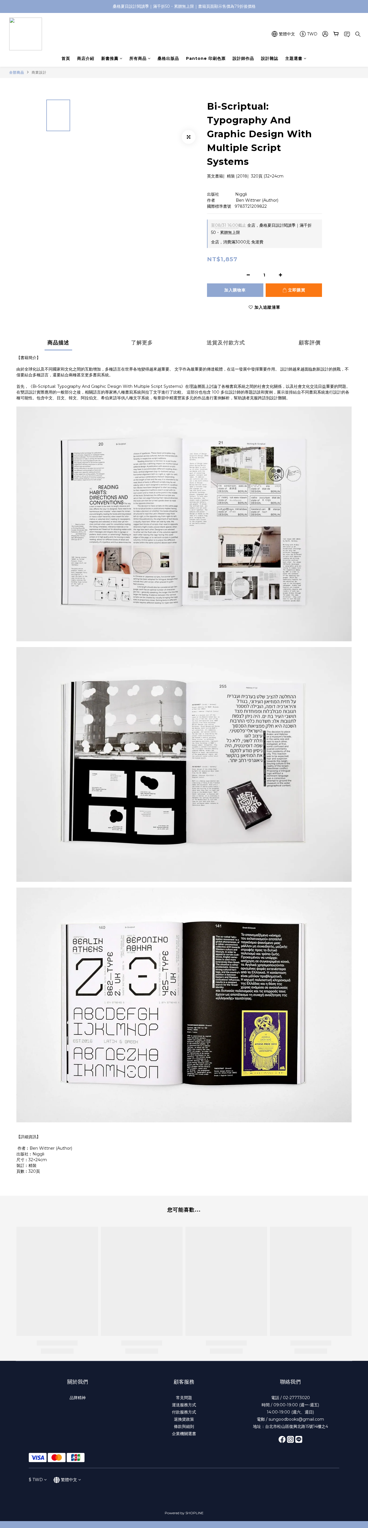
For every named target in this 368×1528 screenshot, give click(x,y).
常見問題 (184, 1397)
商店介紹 (85, 58)
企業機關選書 (184, 1433)
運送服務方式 (184, 1404)
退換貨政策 (184, 1419)
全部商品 (16, 72)
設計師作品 (243, 58)
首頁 (66, 58)
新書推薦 (109, 58)
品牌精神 (78, 1397)
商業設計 (39, 72)
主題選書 (293, 58)
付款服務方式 (184, 1412)
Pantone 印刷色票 (206, 58)
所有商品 (138, 58)
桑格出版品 (168, 58)
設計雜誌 (269, 58)
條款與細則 (184, 1426)
